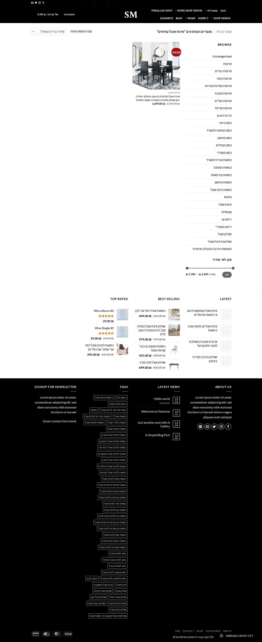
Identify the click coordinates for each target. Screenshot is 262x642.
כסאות (94, 410)
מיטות (228, 197)
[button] (65, 2)
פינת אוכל (121, 584)
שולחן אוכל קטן (98, 597)
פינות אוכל (225, 204)
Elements (166, 18)
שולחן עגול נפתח (96, 603)
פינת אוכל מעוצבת (103, 584)
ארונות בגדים (223, 71)
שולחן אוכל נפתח (103, 590)
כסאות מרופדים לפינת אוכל (112, 484)
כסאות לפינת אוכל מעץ (114, 459)
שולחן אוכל (225, 234)
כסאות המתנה (222, 167)
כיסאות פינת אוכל (104, 397)
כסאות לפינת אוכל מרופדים (112, 466)
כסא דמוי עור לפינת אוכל (113, 410)
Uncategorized (222, 56)
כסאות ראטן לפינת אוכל (114, 541)
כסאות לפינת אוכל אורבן (113, 435)
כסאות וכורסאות (221, 175)
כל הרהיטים (224, 115)
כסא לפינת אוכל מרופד (114, 559)
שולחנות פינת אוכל (220, 241)
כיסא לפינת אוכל (117, 403)
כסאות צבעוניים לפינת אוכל (112, 528)
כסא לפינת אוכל (118, 553)
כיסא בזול (121, 397)
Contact (101, 2)
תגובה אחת (162, 403)
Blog (112, 2)
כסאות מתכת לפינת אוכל (113, 491)
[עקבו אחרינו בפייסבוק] (43, 3)
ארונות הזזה (224, 78)
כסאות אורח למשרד (219, 160)
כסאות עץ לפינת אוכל (115, 509)
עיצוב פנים (92, 578)
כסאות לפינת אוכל (116, 428)
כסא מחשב (224, 138)
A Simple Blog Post (157, 435)
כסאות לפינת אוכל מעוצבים (112, 453)
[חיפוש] (230, 10)
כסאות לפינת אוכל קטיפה (113, 472)
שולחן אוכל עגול (118, 597)
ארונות (227, 63)
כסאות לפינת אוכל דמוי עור (112, 447)
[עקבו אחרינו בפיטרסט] (200, 426)
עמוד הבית (224, 31)
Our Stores (125, 2)
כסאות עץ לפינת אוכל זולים (112, 516)
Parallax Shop (162, 10)
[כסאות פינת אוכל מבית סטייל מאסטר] (131, 14)
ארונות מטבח (223, 93)
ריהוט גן (227, 219)
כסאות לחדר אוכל (117, 422)
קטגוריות (213, 10)
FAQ (90, 2)
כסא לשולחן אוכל (117, 565)
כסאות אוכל (120, 416)
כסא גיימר (225, 123)
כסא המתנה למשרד (219, 130)
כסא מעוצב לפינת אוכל (114, 572)
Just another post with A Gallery (154, 424)
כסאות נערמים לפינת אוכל (112, 497)
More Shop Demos (189, 10)
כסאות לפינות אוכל (94, 422)
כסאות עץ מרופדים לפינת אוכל (110, 522)
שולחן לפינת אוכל (117, 603)
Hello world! (162, 398)
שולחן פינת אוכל (118, 609)
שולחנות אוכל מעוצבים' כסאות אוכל (107, 615)
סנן (227, 274)
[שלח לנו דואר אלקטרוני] (32, 3)
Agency (203, 18)
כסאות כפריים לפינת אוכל (97, 416)
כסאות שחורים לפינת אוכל (112, 547)
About (139, 2)
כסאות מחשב (223, 182)
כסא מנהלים (224, 145)
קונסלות (227, 212)
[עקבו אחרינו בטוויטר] (36, 3)
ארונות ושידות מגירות (218, 86)
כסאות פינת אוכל (221, 189)
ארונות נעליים (223, 101)
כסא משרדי (224, 152)
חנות (223, 10)
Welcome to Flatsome (155, 411)
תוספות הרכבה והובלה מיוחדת (212, 249)
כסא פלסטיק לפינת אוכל (113, 578)
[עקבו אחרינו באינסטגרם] (39, 3)
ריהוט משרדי (223, 227)
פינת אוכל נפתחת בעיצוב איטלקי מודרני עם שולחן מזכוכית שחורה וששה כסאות (157, 98)
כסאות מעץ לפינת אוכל (114, 478)
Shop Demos (222, 18)
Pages (191, 18)
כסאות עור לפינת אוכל (114, 503)
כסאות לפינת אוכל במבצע (112, 441)
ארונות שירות (223, 108)
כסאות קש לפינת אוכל (115, 534)
